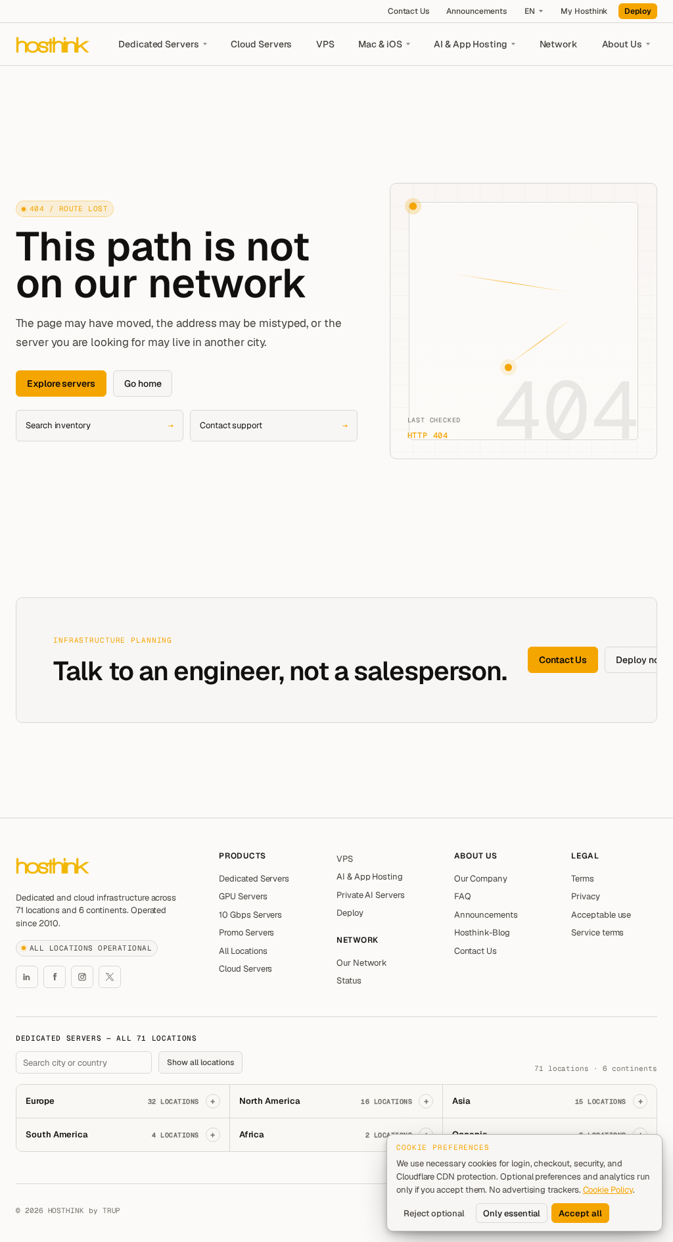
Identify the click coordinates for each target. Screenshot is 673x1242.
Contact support (274, 425)
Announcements (476, 11)
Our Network (361, 962)
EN (529, 11)
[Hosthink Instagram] (82, 977)
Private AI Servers (370, 895)
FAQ (462, 896)
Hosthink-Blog (482, 932)
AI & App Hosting (470, 44)
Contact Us (408, 11)
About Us (622, 44)
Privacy (585, 896)
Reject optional (434, 1213)
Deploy (637, 11)
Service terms (597, 932)
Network (559, 44)
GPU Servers (243, 896)
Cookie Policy (608, 1189)
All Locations (243, 950)
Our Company (480, 878)
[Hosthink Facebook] (54, 977)
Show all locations (200, 1062)
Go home (143, 383)
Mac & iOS (380, 44)
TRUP (112, 1210)
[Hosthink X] (110, 977)
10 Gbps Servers (250, 914)
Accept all (580, 1213)
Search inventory (100, 425)
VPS (325, 44)
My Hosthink (584, 11)
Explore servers (61, 383)
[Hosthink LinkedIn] (27, 977)
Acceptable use (601, 914)
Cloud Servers (261, 44)
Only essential (511, 1213)
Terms (582, 878)
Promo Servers (246, 932)
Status (348, 980)
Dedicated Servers (158, 44)
